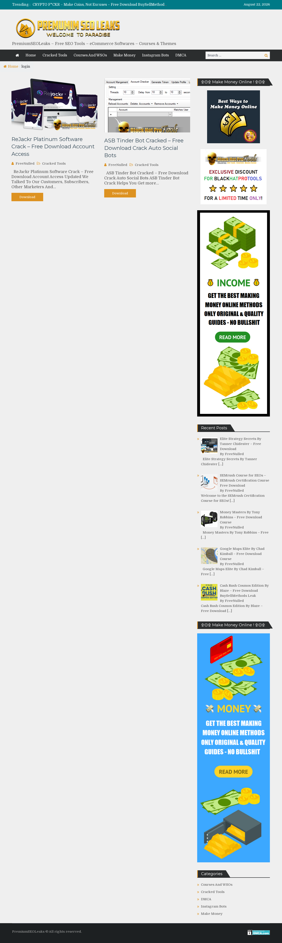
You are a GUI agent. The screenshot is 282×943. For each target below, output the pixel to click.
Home (31, 55)
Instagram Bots (155, 55)
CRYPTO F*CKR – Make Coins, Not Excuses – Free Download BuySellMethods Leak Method (111, 5)
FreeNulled (25, 164)
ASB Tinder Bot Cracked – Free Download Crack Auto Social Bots (144, 147)
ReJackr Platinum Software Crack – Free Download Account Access (53, 146)
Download (27, 197)
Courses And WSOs (90, 55)
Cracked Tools (55, 55)
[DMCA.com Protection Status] (259, 934)
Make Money (124, 55)
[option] (100, 4)
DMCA (180, 55)
